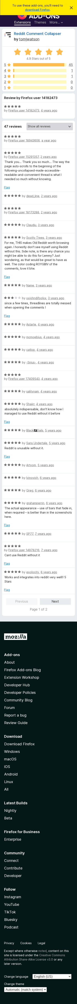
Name (30, 285)
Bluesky (10, 919)
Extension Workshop (21, 677)
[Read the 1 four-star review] (39, 70)
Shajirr (30, 404)
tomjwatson (29, 39)
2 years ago (48, 156)
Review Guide (16, 723)
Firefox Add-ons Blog (22, 670)
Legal (41, 943)
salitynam (32, 391)
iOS (7, 766)
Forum (9, 707)
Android (11, 774)
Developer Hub (17, 685)
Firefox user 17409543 (24, 378)
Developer (13, 876)
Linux (8, 782)
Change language (16, 976)
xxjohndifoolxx (36, 298)
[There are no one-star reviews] (39, 87)
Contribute (13, 868)
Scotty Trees (35, 237)
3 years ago (46, 225)
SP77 (29, 533)
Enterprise (12, 839)
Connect (11, 860)
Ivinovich (32, 477)
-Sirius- (31, 362)
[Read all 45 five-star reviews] (39, 64)
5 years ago (53, 430)
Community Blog (18, 700)
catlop (30, 349)
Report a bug (15, 715)
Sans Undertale (36, 443)
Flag (7, 187)
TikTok (10, 912)
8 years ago (49, 572)
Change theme (14, 984)
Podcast (11, 927)
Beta (8, 818)
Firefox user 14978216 (23, 550)
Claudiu (31, 225)
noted (42, 951)
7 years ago (43, 533)
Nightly (10, 810)
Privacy (9, 943)
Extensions (22, 22)
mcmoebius (34, 337)
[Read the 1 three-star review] (39, 76)
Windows (12, 751)
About (9, 662)
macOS (10, 759)
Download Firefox (19, 744)
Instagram (12, 897)
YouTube (11, 904)
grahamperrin (35, 503)
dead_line (32, 196)
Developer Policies (20, 692)
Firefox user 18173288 (23, 212)
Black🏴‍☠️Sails (34, 430)
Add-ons (12, 655)
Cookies (26, 943)
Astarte (31, 324)
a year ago (48, 140)
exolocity (32, 572)
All (6, 789)
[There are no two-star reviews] (39, 82)
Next (55, 601)
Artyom (31, 465)
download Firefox (37, 9)
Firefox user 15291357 (23, 156)
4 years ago (49, 110)
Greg (29, 490)
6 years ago (48, 477)
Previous (21, 601)
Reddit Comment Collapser (37, 33)
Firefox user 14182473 (23, 110)
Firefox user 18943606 (24, 140)
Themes (40, 22)
